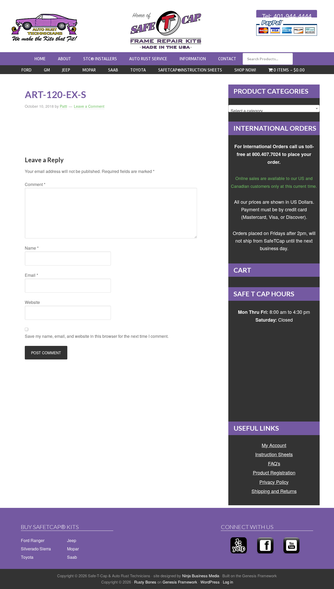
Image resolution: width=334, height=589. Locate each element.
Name (32, 248)
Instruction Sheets (274, 454)
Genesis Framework (180, 582)
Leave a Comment (89, 106)
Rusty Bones (145, 582)
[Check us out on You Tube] (291, 555)
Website (32, 302)
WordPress (210, 582)
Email (31, 275)
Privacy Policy (274, 481)
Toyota (27, 557)
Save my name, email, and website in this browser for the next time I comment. (97, 336)
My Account (274, 445)
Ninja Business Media (200, 575)
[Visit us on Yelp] (238, 555)
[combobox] (274, 108)
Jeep (71, 540)
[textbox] (274, 111)
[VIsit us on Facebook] (265, 555)
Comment (35, 184)
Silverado (30, 549)
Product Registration (274, 472)
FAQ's (274, 463)
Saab (72, 557)
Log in (228, 582)
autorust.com (44, 27)
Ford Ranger (32, 540)
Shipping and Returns (274, 491)
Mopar (73, 549)
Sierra (45, 549)
